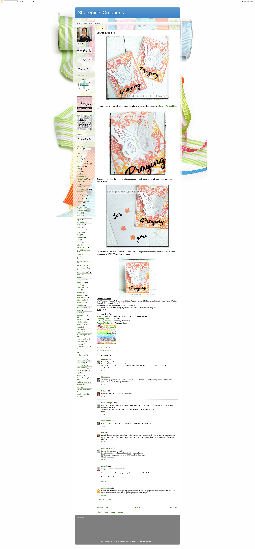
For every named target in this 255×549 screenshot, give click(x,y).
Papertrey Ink (82, 308)
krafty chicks (81, 287)
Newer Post (102, 507)
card (78, 184)
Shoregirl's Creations (101, 12)
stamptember (82, 368)
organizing (81, 305)
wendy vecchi (81, 394)
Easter (79, 227)
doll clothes (81, 222)
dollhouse (80, 225)
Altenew (79, 156)
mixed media (81, 300)
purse (79, 327)
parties (79, 310)
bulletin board (82, 179)
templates (80, 375)
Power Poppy (81, 319)
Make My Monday (104, 321)
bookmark (80, 176)
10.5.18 (103, 460)
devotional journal (83, 215)
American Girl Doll (83, 164)
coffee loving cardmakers (81, 195)
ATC (78, 169)
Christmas (80, 192)
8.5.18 (103, 371)
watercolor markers (84, 390)
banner (79, 171)
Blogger (151, 541)
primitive (80, 322)
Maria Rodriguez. (107, 403)
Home (78, 23)
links (78, 290)
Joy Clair (80, 277)
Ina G (103, 432)
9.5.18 (103, 384)
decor (79, 213)
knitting (80, 285)
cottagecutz (81, 198)
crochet (79, 205)
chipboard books (83, 189)
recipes (79, 330)
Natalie (103, 391)
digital (79, 220)
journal (79, 275)
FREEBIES (80, 242)
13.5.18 (103, 495)
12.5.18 (103, 481)
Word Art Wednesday (105, 323)
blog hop (80, 174)
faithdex (80, 237)
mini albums (81, 297)
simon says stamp (83, 351)
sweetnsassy (81, 370)
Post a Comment (105, 499)
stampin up (81, 363)
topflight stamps (83, 382)
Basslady (104, 466)
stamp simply (82, 360)
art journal (80, 166)
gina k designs (82, 247)
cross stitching (82, 210)
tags (78, 373)
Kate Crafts (81, 282)
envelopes (80, 232)
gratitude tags (82, 254)
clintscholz (135, 541)
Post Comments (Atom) (114, 512)
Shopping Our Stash (104, 319)
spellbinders (81, 355)
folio (78, 240)
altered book (81, 161)
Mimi (103, 377)
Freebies (98, 23)
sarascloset (105, 488)
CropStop (80, 208)
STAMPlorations (103, 316)
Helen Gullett (105, 448)
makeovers (81, 292)
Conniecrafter (106, 420)
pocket (79, 313)
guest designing (83, 257)
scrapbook (80, 341)
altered (79, 159)
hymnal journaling (83, 268)
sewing (79, 344)
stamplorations (112, 350)
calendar (80, 182)
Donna (103, 359)
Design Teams (87, 23)
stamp (79, 358)
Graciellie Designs (83, 250)
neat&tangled (82, 302)
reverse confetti (82, 339)
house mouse (81, 265)
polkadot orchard (83, 315)
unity (78, 387)
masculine (80, 295)
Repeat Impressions (84, 335)
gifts (78, 245)
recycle (79, 332)
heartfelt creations (83, 261)
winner (79, 396)
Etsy (78, 235)
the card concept (83, 378)
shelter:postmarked (84, 346)
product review (82, 324)
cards (104, 350)
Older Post (173, 507)
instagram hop (82, 272)
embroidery (81, 230)
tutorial (79, 385)
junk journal (81, 280)
